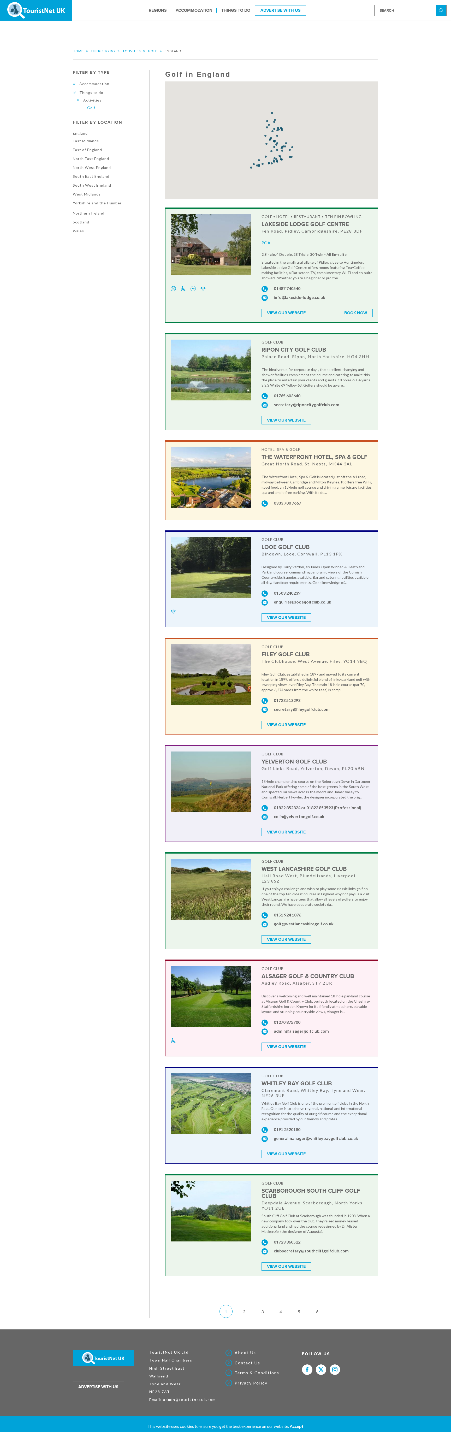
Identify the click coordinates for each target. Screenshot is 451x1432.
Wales (78, 231)
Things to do (235, 10)
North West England (92, 167)
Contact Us (247, 1362)
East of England (87, 149)
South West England (92, 185)
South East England (91, 176)
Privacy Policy (251, 1383)
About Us (245, 1352)
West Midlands (87, 194)
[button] (274, 129)
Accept (297, 1426)
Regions (158, 10)
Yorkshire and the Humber (97, 203)
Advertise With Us (280, 10)
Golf (152, 51)
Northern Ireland (88, 213)
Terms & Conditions (257, 1372)
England (80, 133)
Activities (131, 51)
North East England (91, 158)
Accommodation (194, 10)
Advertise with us (98, 1386)
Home (78, 51)
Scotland (81, 222)
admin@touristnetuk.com (189, 1399)
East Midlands (86, 141)
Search (441, 10)
